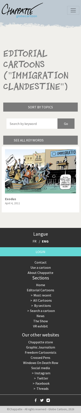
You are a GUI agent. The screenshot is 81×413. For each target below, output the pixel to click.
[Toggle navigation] (73, 10)
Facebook (42, 383)
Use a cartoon (40, 267)
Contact (41, 262)
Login (40, 252)
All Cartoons (42, 300)
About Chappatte (40, 272)
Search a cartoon (42, 311)
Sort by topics (40, 107)
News (40, 316)
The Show (40, 321)
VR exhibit (40, 326)
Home (40, 285)
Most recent (42, 295)
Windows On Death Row (40, 363)
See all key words (29, 140)
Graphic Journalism (40, 347)
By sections (42, 305)
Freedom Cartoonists (40, 352)
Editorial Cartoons (40, 290)
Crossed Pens (40, 357)
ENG (45, 241)
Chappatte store (40, 342)
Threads (43, 388)
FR (35, 241)
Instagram (42, 373)
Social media (40, 368)
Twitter (42, 378)
